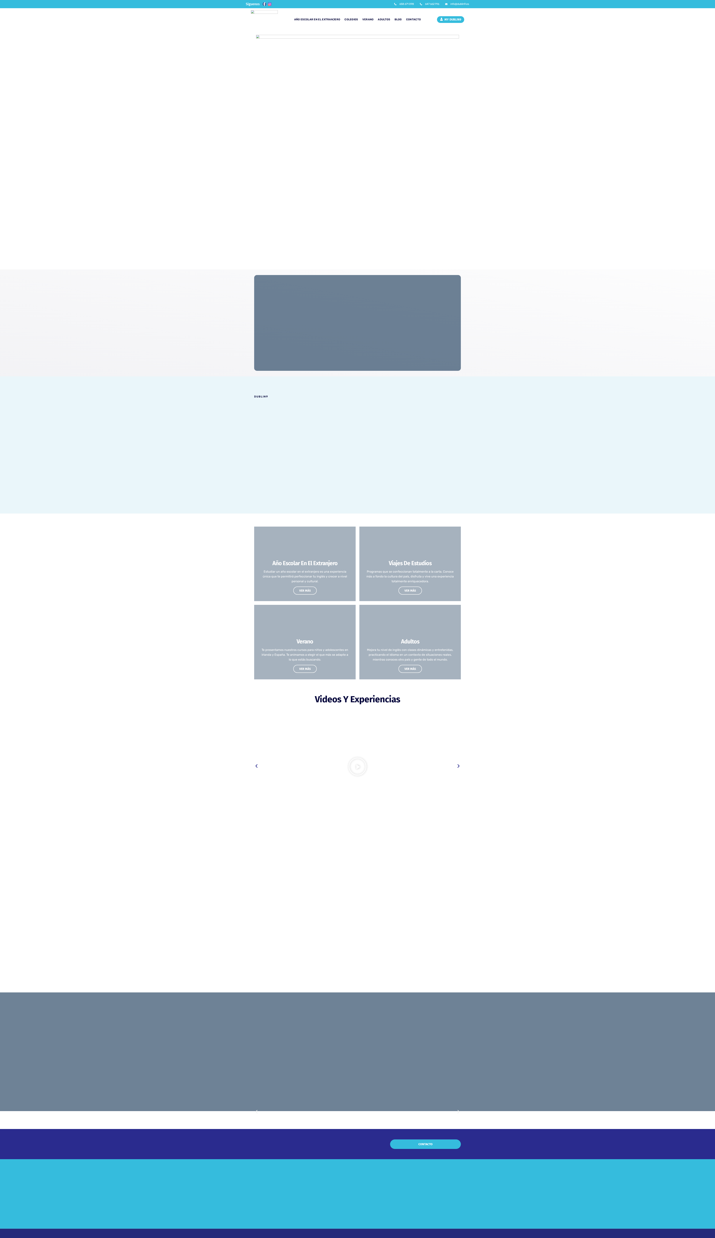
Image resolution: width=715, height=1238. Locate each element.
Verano (368, 19)
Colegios (351, 19)
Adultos (384, 19)
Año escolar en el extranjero (317, 19)
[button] (357, 767)
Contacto (413, 19)
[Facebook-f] (264, 4)
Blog (398, 19)
